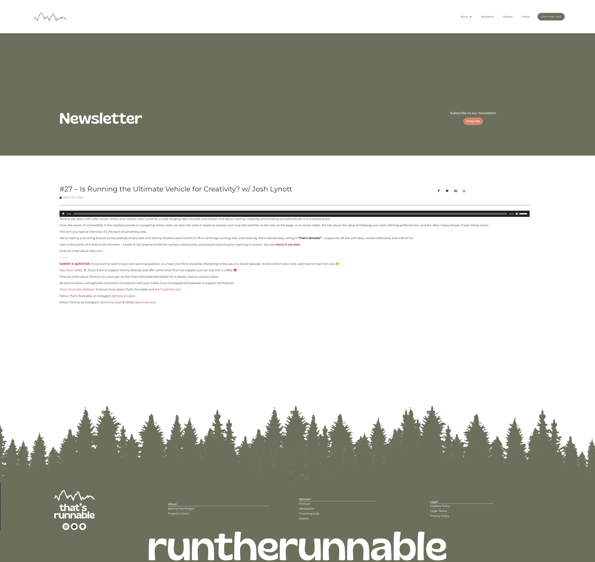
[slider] (523, 213)
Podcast (508, 16)
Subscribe (473, 121)
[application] (295, 214)
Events (526, 16)
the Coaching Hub (168, 289)
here (99, 251)
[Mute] (516, 213)
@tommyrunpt (111, 302)
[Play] (63, 213)
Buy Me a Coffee (71, 270)
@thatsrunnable (123, 296)
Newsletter (487, 16)
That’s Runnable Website (77, 289)
